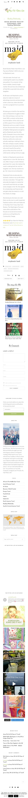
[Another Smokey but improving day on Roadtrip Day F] (14, 684)
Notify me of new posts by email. (7, 385)
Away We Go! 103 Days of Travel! (11, 734)
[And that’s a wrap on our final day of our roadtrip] (14, 661)
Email (4, 370)
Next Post (20, 278)
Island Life (6, 498)
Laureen (5, 760)
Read (5, 268)
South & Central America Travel (11, 506)
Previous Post (8, 278)
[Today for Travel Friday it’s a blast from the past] (14, 616)
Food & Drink (6, 494)
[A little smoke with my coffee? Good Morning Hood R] (14, 707)
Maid (22, 266)
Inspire (5, 496)
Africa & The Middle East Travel (11, 481)
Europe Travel (6, 491)
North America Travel (8, 501)
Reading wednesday (13, 268)
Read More (21, 796)
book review (16, 266)
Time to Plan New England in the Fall (13, 743)
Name (4, 364)
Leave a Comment (18, 27)
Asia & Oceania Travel (9, 484)
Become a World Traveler (9, 489)
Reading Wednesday (14, 19)
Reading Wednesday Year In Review (13, 302)
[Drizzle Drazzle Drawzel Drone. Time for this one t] (14, 639)
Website (4, 376)
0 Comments (14, 28)
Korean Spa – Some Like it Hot (11, 740)
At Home (5, 486)
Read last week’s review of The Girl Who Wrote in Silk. (13, 225)
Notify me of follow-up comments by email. (7, 383)
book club (8, 266)
